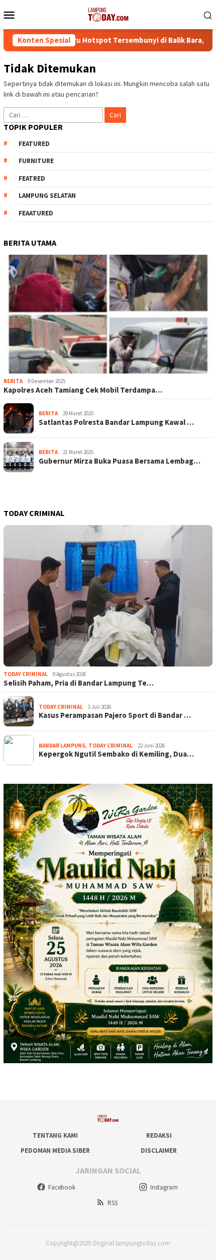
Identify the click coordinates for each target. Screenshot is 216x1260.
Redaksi (159, 1135)
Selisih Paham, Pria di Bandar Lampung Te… (79, 683)
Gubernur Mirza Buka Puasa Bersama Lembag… (119, 461)
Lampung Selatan (47, 195)
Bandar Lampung (62, 745)
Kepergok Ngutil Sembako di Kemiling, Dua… (116, 754)
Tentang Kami (55, 1135)
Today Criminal (26, 674)
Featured (34, 143)
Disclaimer (159, 1150)
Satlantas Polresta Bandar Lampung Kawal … (116, 422)
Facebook (61, 1187)
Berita (13, 381)
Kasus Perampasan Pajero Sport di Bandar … (115, 715)
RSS (112, 1203)
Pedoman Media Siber (55, 1150)
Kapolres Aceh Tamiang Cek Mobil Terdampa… (83, 390)
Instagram (164, 1187)
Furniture (36, 161)
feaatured (36, 213)
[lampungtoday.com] (108, 13)
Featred (32, 178)
